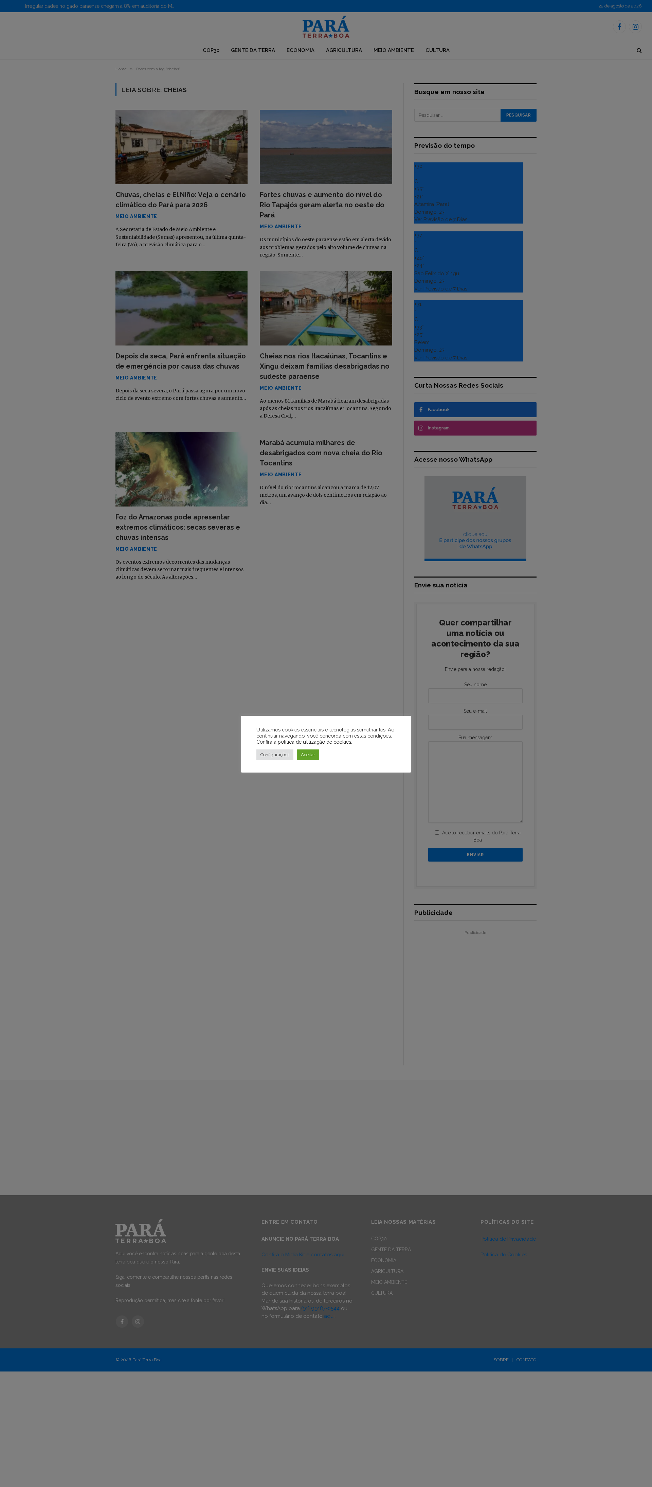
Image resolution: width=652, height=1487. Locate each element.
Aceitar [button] (308, 754)
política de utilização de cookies (314, 742)
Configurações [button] (274, 754)
